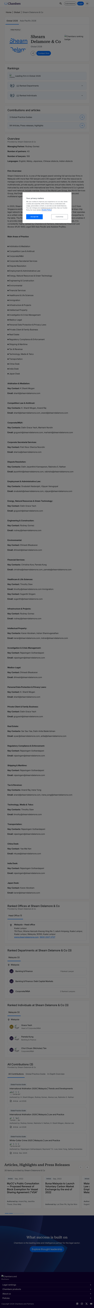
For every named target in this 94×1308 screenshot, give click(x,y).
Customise (59, 217)
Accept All (34, 217)
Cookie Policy (46, 210)
